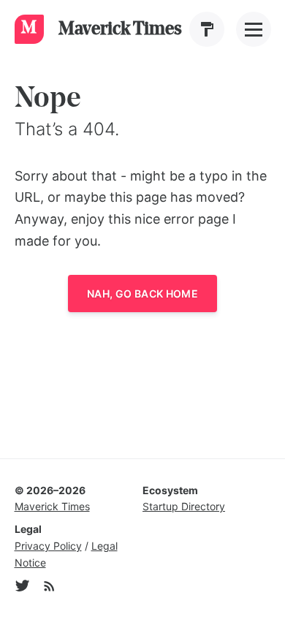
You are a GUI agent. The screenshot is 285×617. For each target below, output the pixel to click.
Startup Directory (183, 506)
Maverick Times (52, 506)
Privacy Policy (48, 546)
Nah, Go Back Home (142, 293)
